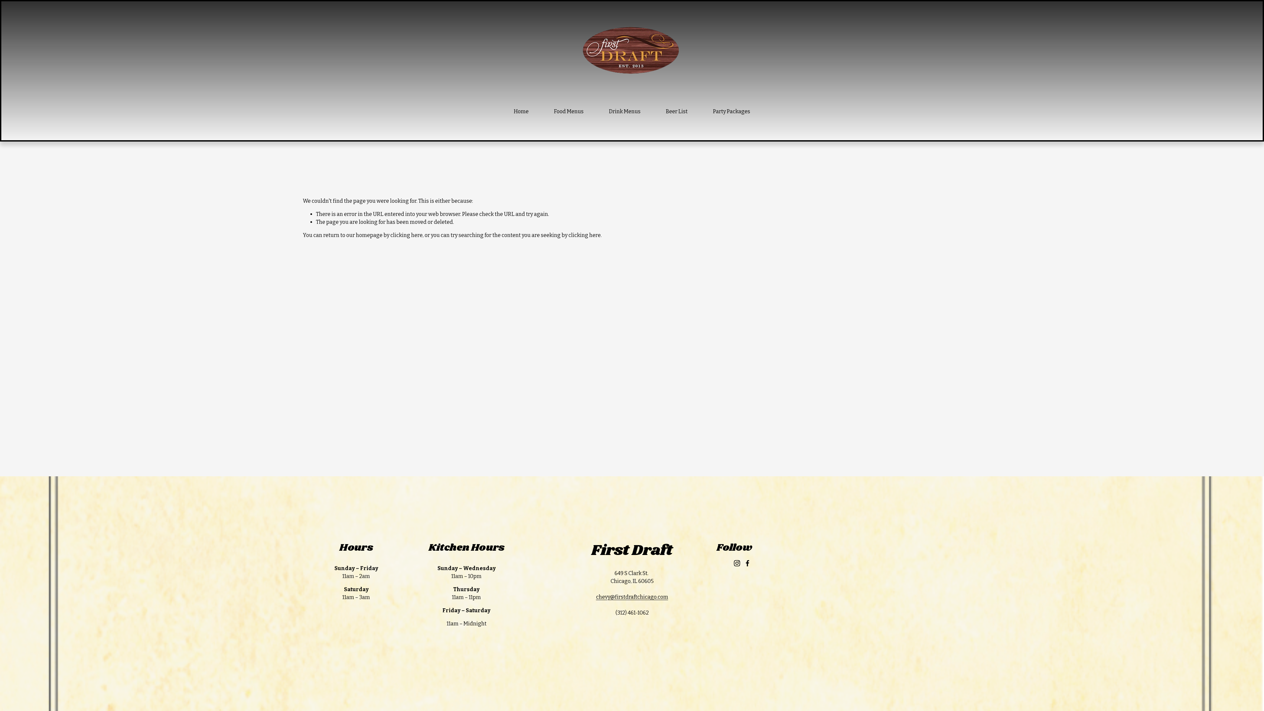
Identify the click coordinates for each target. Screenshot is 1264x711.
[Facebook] (747, 563)
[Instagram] (737, 563)
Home (521, 111)
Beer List (677, 111)
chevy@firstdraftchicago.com (632, 597)
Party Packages (731, 111)
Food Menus (569, 111)
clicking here (406, 235)
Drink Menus (625, 111)
